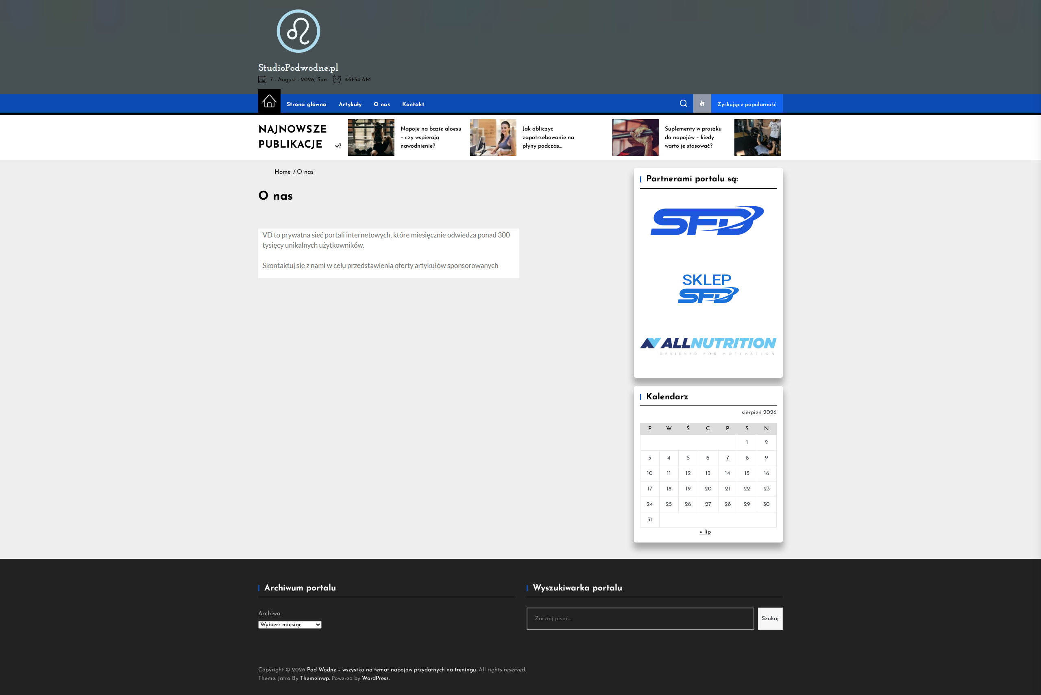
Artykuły (350, 105)
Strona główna (307, 105)
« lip (705, 532)
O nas (382, 105)
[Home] (269, 101)
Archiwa (269, 614)
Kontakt (413, 105)
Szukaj (770, 619)
